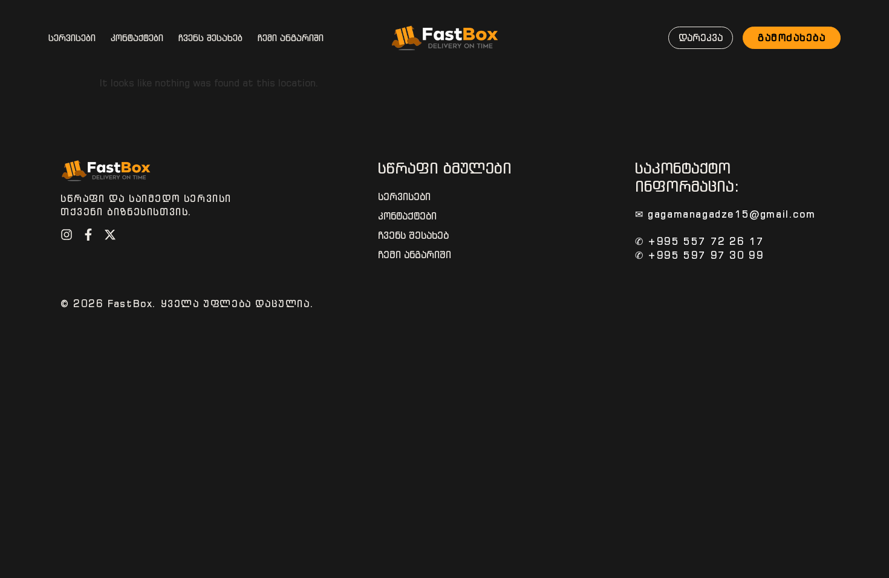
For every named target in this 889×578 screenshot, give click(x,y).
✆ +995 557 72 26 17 (699, 241)
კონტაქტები (137, 38)
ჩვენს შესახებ (210, 38)
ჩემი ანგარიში (291, 38)
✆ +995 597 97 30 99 (699, 255)
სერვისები (72, 38)
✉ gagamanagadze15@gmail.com (725, 214)
